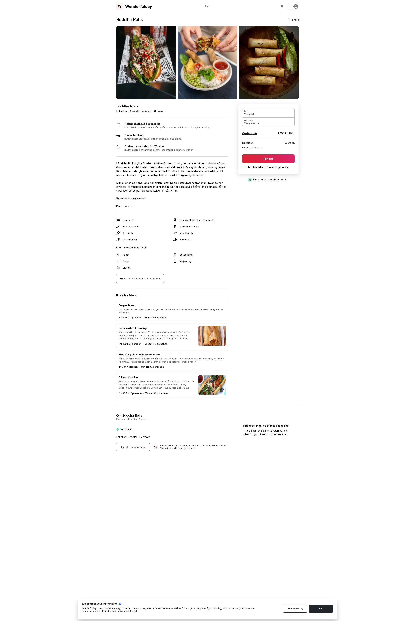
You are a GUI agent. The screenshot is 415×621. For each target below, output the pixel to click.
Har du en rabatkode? (252, 147)
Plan (207, 6)
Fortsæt (268, 158)
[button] (293, 6)
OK (321, 608)
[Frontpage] (134, 6)
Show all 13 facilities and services (140, 278)
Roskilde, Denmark (140, 110)
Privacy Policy (295, 608)
